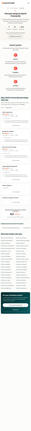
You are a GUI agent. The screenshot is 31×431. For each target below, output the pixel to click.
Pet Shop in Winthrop (6, 269)
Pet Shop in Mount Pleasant (7, 285)
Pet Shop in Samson (20, 256)
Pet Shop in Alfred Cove (21, 261)
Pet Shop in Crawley (5, 280)
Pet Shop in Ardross (20, 272)
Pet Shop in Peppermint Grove (8, 248)
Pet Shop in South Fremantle (7, 245)
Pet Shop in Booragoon (21, 269)
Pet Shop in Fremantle (21, 237)
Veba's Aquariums (7, 112)
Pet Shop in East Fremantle (7, 237)
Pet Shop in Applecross (21, 275)
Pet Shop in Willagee (5, 256)
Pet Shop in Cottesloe (21, 248)
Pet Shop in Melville (5, 253)
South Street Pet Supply (9, 147)
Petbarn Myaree (7, 185)
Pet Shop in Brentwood (21, 288)
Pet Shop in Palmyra (5, 243)
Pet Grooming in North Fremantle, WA (10, 227)
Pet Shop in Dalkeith (5, 264)
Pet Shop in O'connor (6, 251)
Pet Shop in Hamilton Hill (6, 259)
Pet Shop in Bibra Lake (6, 288)
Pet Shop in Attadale (21, 253)
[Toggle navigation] (28, 3)
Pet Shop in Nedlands (6, 275)
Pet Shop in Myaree (5, 261)
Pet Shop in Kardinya (5, 267)
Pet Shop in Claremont (21, 264)
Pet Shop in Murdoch (21, 280)
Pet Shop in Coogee (21, 285)
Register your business (15, 36)
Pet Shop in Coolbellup (21, 267)
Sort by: (2, 107)
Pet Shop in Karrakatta (6, 277)
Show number (16, 125)
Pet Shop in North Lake (6, 282)
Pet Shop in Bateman (21, 282)
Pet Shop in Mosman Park (6, 240)
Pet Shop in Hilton (20, 251)
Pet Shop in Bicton (20, 243)
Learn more (15, 309)
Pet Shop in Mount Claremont (23, 277)
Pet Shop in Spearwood (6, 272)
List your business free (16, 305)
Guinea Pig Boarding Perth (9, 166)
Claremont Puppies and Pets (10, 197)
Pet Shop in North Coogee (22, 259)
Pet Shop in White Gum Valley (23, 240)
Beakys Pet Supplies (8, 131)
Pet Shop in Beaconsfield (22, 245)
